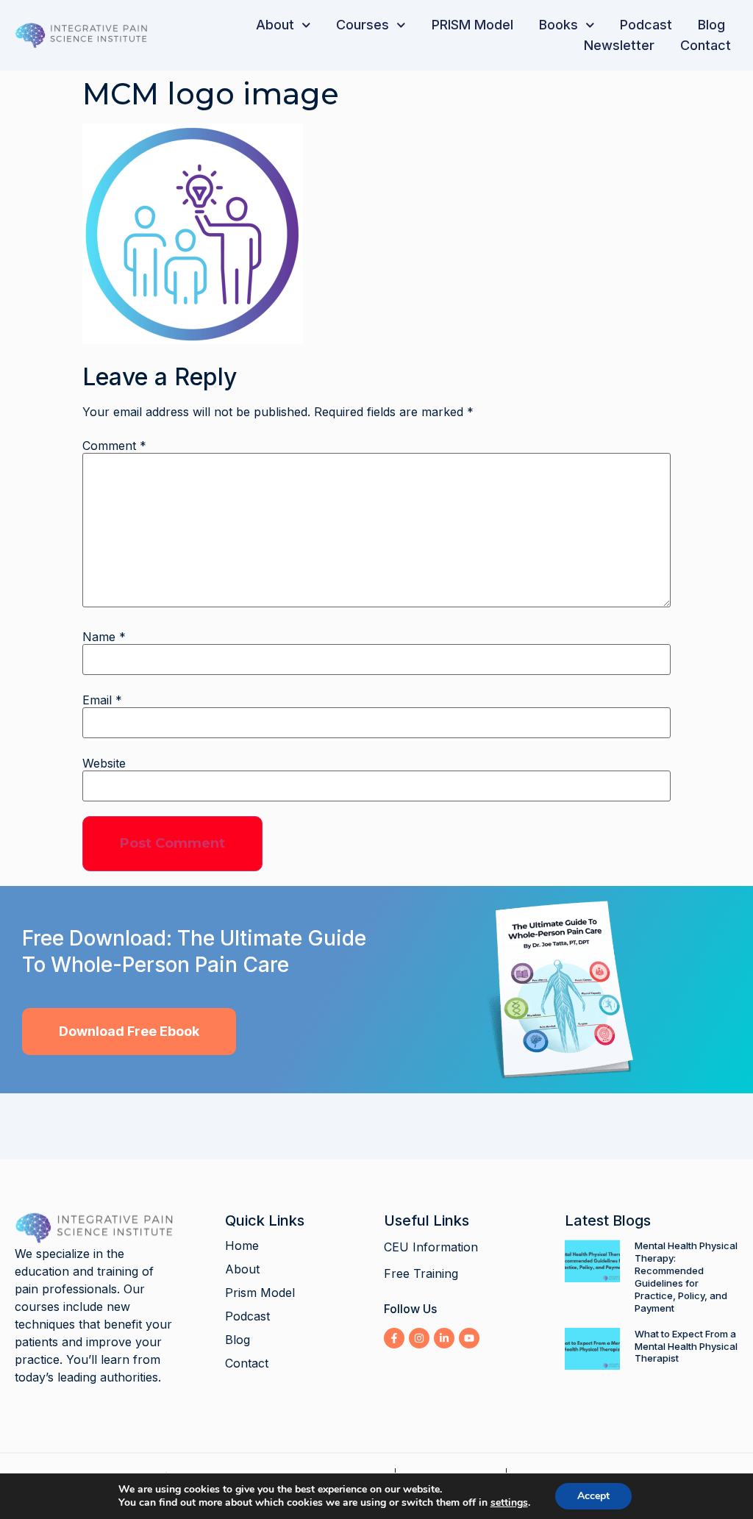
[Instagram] (419, 1338)
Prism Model (260, 1292)
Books (558, 24)
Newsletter (619, 45)
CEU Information (431, 1247)
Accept (593, 1496)
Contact (705, 45)
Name (104, 637)
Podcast (646, 24)
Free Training (421, 1273)
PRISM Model (472, 24)
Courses (362, 24)
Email (102, 700)
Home (242, 1245)
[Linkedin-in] (444, 1338)
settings (509, 1502)
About (275, 24)
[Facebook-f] (394, 1338)
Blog (711, 24)
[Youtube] (469, 1338)
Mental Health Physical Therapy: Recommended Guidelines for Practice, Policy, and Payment (686, 1277)
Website (104, 763)
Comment (114, 445)
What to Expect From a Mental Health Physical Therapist (686, 1346)
